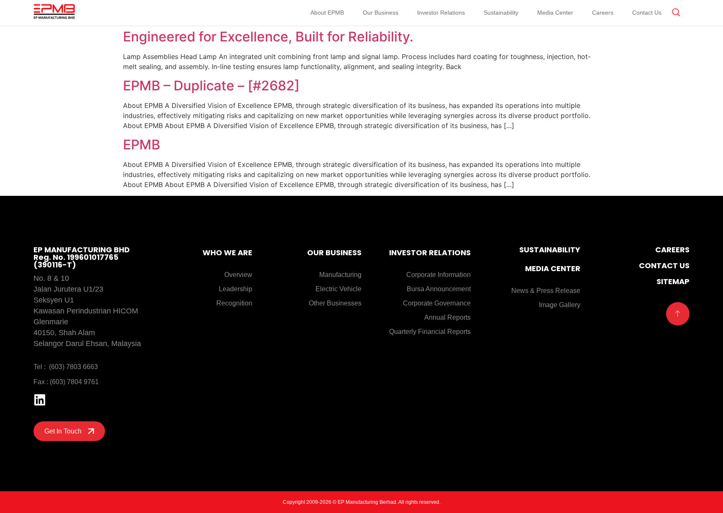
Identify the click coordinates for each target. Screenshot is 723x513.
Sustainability (501, 12)
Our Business (380, 12)
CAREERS (672, 249)
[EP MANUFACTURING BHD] (54, 12)
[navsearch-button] (676, 13)
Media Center (555, 12)
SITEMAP (673, 281)
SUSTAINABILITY (549, 249)
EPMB (141, 144)
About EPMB (327, 12)
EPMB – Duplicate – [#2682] (211, 85)
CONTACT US (664, 265)
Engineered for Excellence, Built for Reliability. (268, 36)
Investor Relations (441, 12)
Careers (602, 12)
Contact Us (646, 12)
